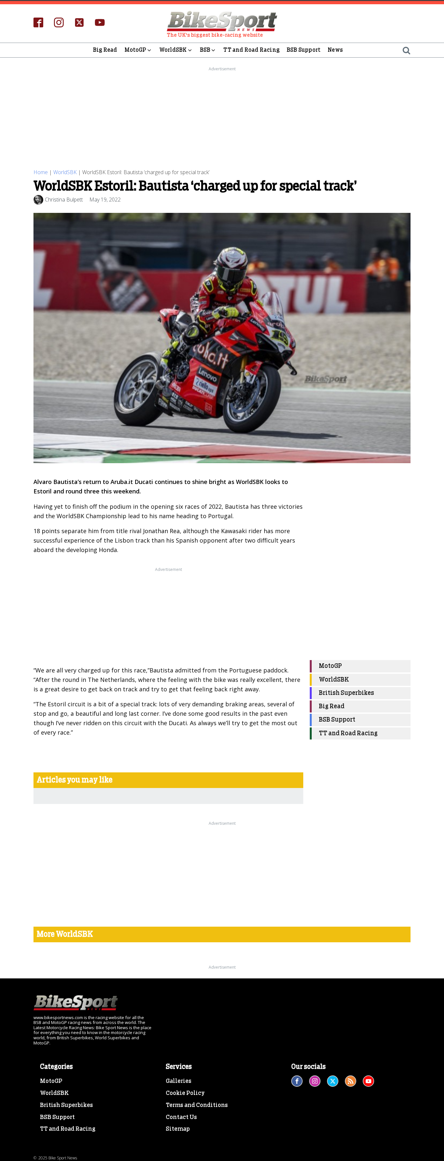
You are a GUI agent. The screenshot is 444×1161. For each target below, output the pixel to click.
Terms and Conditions (197, 1105)
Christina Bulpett (64, 199)
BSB (205, 50)
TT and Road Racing (251, 50)
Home (40, 172)
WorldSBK (173, 50)
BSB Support (303, 50)
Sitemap (178, 1129)
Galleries (178, 1081)
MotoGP (135, 50)
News (335, 50)
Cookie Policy (185, 1093)
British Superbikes (346, 693)
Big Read (105, 50)
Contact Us (181, 1117)
